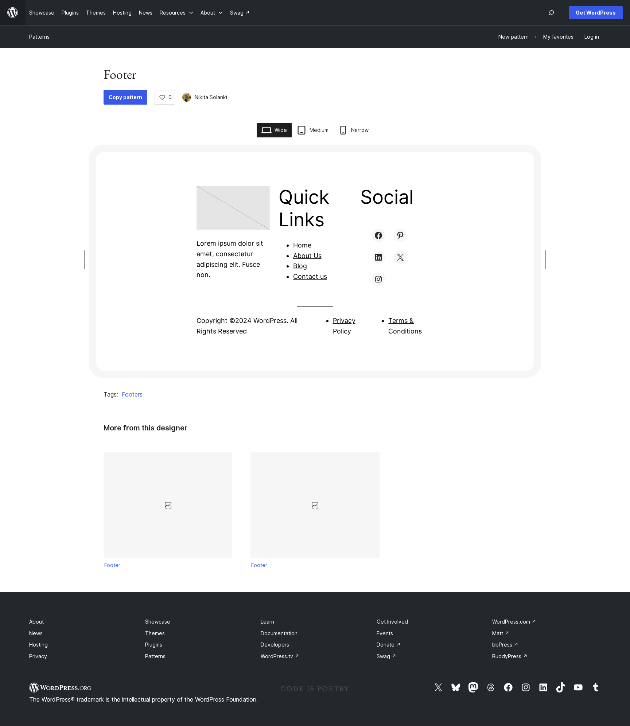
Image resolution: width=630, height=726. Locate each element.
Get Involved (392, 621)
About (36, 621)
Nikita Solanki (211, 97)
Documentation (279, 633)
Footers (132, 394)
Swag (386, 656)
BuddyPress (510, 656)
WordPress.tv (280, 656)
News (36, 633)
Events (385, 633)
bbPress (505, 644)
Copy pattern (125, 97)
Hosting (38, 644)
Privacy (38, 656)
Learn (267, 621)
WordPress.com (514, 621)
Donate (389, 644)
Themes (155, 633)
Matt (500, 633)
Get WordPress (596, 12)
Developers (275, 644)
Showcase (157, 621)
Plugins (153, 644)
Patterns (39, 37)
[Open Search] (551, 13)
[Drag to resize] (86, 259)
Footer (112, 565)
